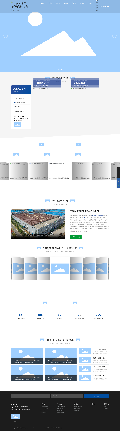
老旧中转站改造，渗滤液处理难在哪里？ (25, 362)
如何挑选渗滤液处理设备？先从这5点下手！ (25, 379)
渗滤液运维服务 (19, 111)
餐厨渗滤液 (18, 107)
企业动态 (17, 360)
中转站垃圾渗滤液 (20, 98)
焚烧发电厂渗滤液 (20, 102)
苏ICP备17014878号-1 (35, 428)
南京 (56, 428)
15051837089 (104, 6)
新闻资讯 (106, 404)
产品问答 (93, 404)
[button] (58, 69)
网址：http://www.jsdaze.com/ (22, 409)
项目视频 (76, 404)
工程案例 (59, 404)
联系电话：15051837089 (21, 406)
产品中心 (43, 404)
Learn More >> (9, 176)
